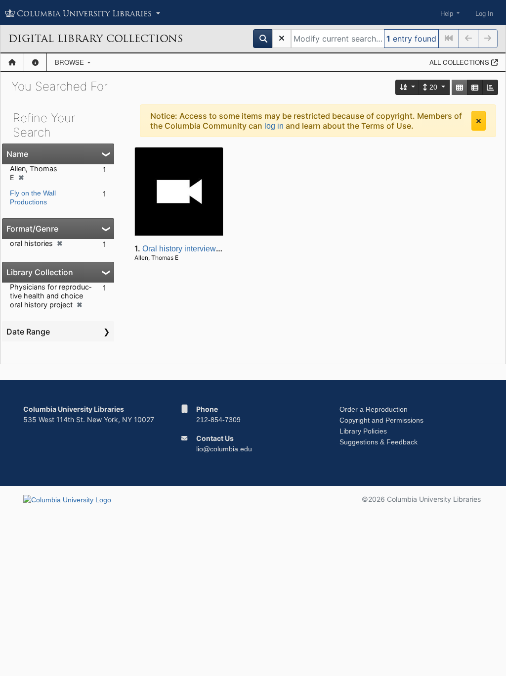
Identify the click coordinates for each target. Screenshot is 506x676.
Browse (70, 62)
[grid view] (459, 87)
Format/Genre (32, 229)
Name (17, 154)
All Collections (460, 62)
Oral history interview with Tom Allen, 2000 (216, 248)
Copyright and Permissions (381, 420)
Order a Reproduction (373, 409)
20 (433, 87)
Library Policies (363, 431)
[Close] (478, 121)
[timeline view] (490, 87)
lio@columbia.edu (224, 449)
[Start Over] (281, 38)
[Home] (12, 62)
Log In (484, 13)
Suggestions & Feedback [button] (378, 442)
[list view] (475, 87)
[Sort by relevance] (407, 87)
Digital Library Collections (95, 39)
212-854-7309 (218, 420)
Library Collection (39, 272)
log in (274, 126)
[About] (35, 62)
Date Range (28, 332)
